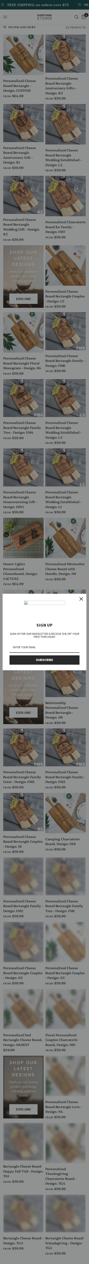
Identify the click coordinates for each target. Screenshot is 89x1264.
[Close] (81, 599)
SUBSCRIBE (44, 660)
